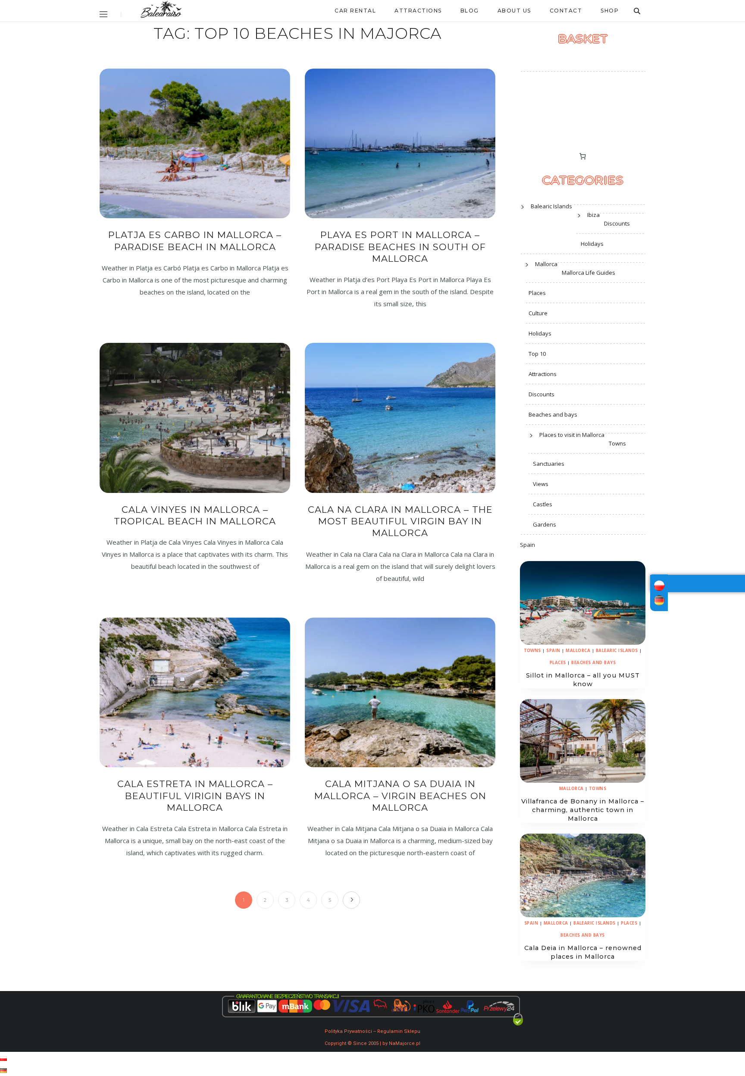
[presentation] (582, 603)
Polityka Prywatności (348, 1031)
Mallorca (546, 264)
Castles (542, 504)
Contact (566, 10)
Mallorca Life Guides (588, 272)
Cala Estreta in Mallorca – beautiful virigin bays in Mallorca (195, 795)
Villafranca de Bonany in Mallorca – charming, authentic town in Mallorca (582, 809)
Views (540, 484)
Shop (610, 10)
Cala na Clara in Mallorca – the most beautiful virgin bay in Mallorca (400, 521)
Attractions (418, 10)
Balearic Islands (551, 206)
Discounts (617, 223)
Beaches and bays (553, 414)
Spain (527, 545)
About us (514, 10)
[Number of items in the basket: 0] (583, 156)
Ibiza (593, 215)
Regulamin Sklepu (398, 1031)
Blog (469, 10)
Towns (617, 443)
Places (537, 293)
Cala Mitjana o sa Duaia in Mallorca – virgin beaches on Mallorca (400, 795)
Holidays (592, 244)
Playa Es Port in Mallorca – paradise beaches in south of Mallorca (400, 246)
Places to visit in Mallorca (571, 435)
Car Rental (355, 10)
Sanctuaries (548, 463)
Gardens (544, 524)
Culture (538, 313)
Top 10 (537, 354)
